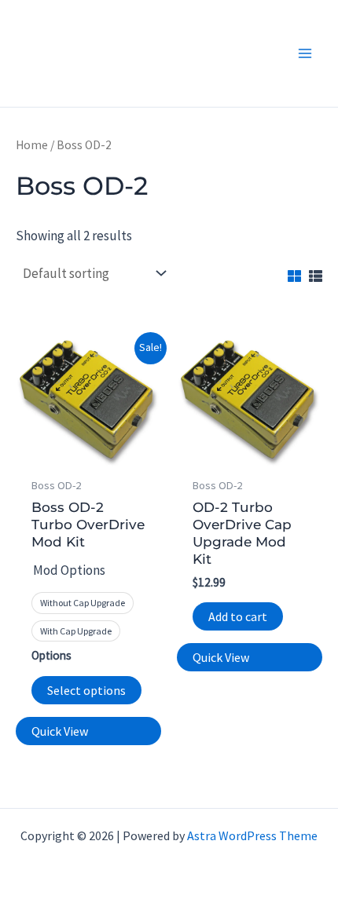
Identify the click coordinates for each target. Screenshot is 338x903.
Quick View (59, 731)
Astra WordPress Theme (252, 835)
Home (32, 144)
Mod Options (69, 570)
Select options (86, 690)
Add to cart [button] (237, 616)
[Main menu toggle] (305, 53)
